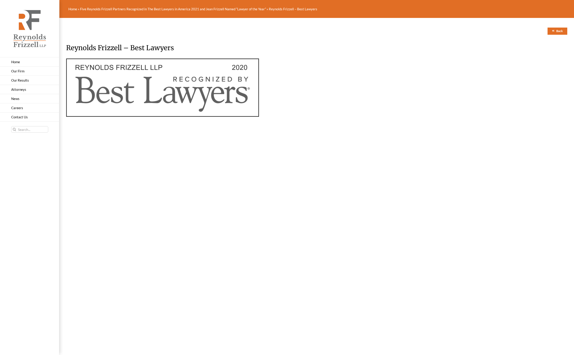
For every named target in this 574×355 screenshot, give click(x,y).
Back (559, 31)
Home (72, 9)
